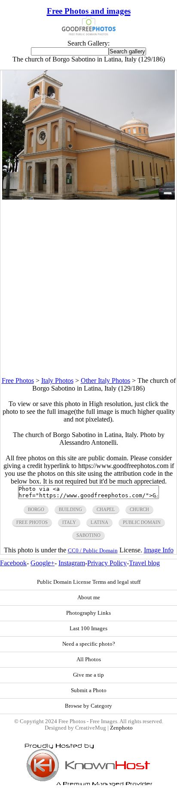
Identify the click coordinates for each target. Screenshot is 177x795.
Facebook (13, 563)
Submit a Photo (89, 690)
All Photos (88, 659)
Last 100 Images (88, 629)
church (139, 509)
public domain (142, 522)
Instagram (71, 563)
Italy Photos (57, 380)
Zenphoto (121, 728)
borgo (36, 509)
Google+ (43, 563)
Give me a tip (88, 675)
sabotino (88, 535)
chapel (106, 509)
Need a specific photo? (88, 644)
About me (88, 598)
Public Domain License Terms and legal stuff (88, 582)
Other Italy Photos (105, 380)
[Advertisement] (88, 288)
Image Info (159, 550)
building (70, 509)
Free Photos (18, 380)
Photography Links (88, 613)
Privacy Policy (107, 563)
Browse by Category (88, 706)
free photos (32, 522)
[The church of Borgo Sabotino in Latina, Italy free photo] (88, 197)
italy (69, 522)
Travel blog (144, 563)
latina (99, 522)
